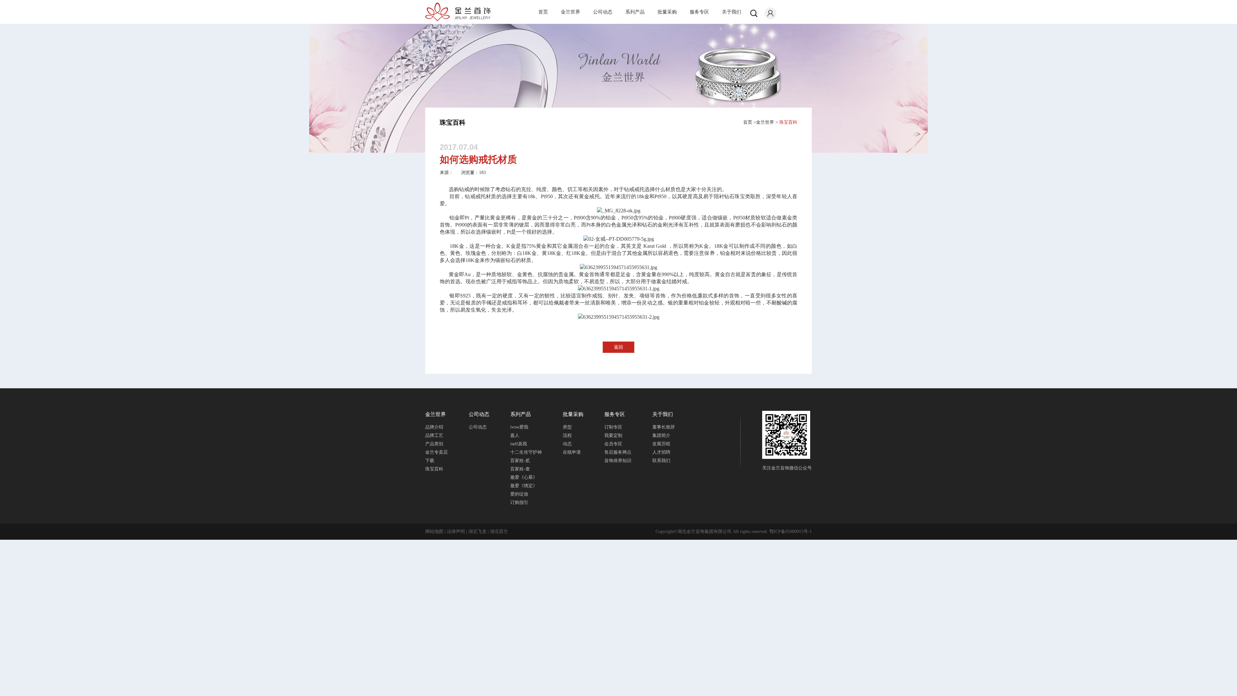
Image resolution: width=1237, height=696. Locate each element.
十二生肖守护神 (526, 452)
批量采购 (667, 12)
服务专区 (699, 12)
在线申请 (572, 452)
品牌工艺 (434, 435)
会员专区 (613, 443)
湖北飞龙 (477, 531)
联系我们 (661, 460)
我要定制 (613, 435)
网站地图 (434, 531)
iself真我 (518, 443)
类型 (567, 427)
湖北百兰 (499, 531)
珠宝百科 (788, 122)
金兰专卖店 (436, 452)
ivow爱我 (519, 427)
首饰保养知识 (617, 460)
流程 (567, 435)
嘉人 (514, 435)
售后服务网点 (617, 452)
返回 (618, 347)
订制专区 (613, 427)
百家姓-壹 (520, 469)
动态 (567, 443)
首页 (543, 12)
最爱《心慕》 (523, 477)
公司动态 (602, 12)
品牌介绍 (434, 427)
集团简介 (661, 435)
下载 (429, 460)
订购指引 (519, 502)
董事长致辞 (663, 427)
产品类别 (434, 443)
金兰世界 (570, 12)
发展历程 (661, 443)
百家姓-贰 (520, 460)
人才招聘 (661, 452)
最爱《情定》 (523, 485)
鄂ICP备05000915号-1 (790, 531)
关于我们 (731, 12)
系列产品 (635, 12)
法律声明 (456, 531)
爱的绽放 (519, 494)
